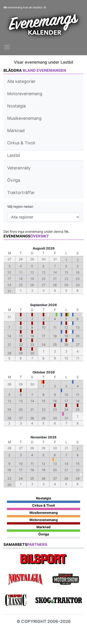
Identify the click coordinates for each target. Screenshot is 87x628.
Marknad (16, 130)
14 (9, 336)
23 (32, 344)
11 (55, 327)
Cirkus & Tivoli (21, 142)
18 (55, 336)
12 (66, 327)
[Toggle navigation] (6, 47)
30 (32, 353)
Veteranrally (19, 167)
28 (9, 353)
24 (43, 344)
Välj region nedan (20, 206)
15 (21, 336)
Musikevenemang (24, 118)
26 (66, 344)
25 (55, 344)
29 (21, 353)
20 (78, 336)
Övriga (13, 180)
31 (9, 291)
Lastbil (13, 155)
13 (78, 327)
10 (43, 327)
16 (32, 336)
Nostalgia (16, 106)
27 (78, 344)
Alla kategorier (21, 81)
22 (21, 344)
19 (66, 336)
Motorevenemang (24, 93)
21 (9, 344)
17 (43, 336)
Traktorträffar (21, 192)
